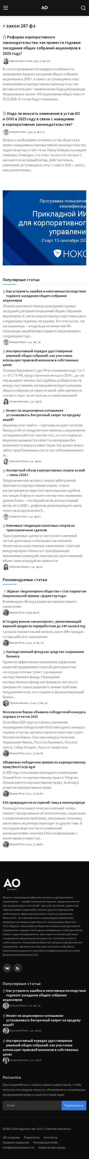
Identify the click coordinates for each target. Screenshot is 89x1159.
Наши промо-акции (52, 1147)
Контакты (51, 1137)
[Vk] (7, 968)
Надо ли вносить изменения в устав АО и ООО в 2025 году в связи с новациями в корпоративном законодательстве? (41, 119)
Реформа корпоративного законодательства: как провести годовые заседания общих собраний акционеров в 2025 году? (42, 45)
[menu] (5, 8)
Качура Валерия (18, 401)
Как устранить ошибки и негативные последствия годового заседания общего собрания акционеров (44, 295)
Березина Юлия (18, 461)
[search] (83, 8)
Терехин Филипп (19, 703)
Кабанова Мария (19, 566)
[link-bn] (44, 227)
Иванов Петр (17, 612)
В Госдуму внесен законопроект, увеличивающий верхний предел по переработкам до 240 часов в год (44, 623)
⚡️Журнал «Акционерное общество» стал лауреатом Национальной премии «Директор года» (44, 593)
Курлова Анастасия (20, 61)
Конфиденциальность (18, 1147)
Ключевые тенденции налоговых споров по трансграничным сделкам (40, 527)
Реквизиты (32, 1137)
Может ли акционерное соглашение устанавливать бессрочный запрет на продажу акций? (42, 415)
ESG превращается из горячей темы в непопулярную (44, 802)
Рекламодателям (45, 1142)
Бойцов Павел (17, 132)
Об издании (11, 1137)
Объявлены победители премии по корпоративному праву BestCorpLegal (44, 764)
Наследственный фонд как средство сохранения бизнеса (45, 654)
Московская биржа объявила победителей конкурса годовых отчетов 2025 (44, 714)
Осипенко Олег (18, 516)
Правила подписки (16, 1142)
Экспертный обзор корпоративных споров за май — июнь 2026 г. (45, 472)
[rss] (17, 968)
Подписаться (74, 1105)
